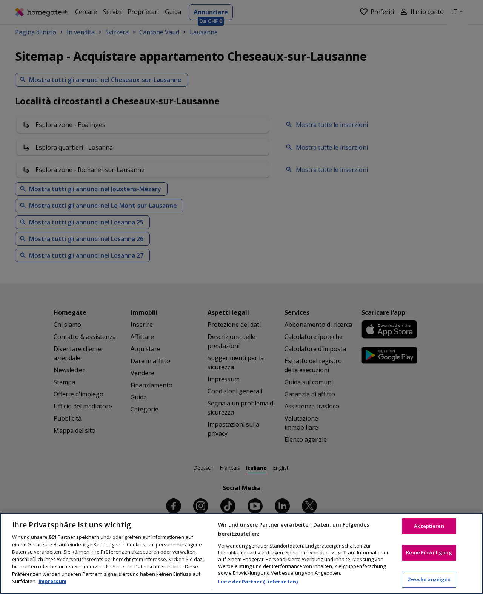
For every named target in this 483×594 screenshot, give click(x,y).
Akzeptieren (429, 526)
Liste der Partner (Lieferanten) (258, 581)
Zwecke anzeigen (429, 579)
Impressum (52, 581)
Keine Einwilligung (429, 552)
